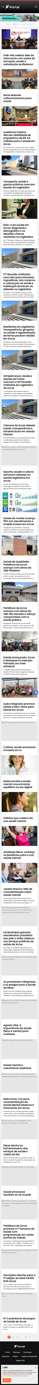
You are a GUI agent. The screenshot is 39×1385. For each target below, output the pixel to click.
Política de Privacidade (10, 1376)
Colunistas (27, 1352)
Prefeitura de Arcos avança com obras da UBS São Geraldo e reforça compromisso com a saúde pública (19, 614)
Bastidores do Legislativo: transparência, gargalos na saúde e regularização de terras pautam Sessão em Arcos (19, 332)
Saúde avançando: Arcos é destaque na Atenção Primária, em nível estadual (19, 662)
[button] (3, 7)
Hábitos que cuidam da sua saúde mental (18, 819)
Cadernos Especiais (29, 1356)
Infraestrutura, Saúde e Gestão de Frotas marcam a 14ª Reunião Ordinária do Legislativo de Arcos (18, 382)
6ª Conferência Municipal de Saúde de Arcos (19, 1320)
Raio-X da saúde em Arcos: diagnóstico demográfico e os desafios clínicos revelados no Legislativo (18, 231)
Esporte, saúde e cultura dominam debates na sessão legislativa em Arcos (18, 476)
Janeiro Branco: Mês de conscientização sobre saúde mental (17, 892)
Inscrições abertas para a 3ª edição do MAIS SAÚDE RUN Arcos (19, 1278)
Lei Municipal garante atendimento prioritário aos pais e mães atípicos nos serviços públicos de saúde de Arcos (18, 938)
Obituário (5, 1356)
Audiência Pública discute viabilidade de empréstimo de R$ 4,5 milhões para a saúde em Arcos (19, 138)
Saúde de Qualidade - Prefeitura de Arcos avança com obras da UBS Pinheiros (17, 566)
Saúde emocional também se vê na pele (17, 1193)
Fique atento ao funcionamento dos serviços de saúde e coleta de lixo (15, 1150)
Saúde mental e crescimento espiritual (17, 1066)
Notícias (14, 24)
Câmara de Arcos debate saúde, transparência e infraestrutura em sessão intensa (19, 430)
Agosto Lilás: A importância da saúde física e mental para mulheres (17, 1030)
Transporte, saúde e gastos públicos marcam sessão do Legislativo (19, 184)
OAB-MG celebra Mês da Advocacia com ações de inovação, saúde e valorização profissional (19, 60)
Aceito (6, 1380)
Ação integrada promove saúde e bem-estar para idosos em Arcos (19, 707)
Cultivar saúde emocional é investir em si (19, 748)
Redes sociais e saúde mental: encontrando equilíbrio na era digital (17, 784)
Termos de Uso (23, 1376)
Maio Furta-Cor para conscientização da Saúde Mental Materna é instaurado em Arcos (18, 1103)
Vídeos (15, 1356)
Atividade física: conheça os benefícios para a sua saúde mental (19, 855)
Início (7, 24)
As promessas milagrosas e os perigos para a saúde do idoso (19, 984)
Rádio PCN (20, 1360)
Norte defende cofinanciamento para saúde (17, 98)
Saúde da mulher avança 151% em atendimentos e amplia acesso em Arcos (19, 521)
